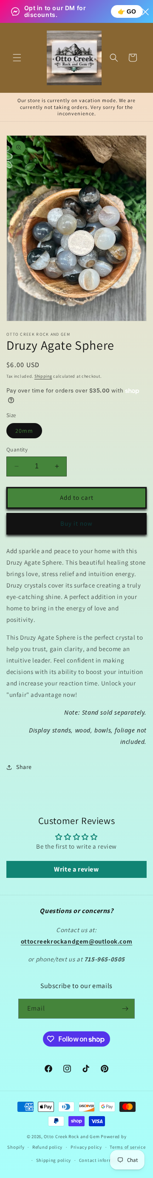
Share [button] (24, 767)
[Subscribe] (125, 1009)
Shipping (43, 376)
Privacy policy (86, 1147)
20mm (24, 430)
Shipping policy (53, 1160)
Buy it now (76, 523)
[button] (17, 57)
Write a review (76, 869)
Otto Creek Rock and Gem (71, 1136)
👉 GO (127, 11)
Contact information (102, 1160)
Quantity (17, 449)
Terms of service (127, 1147)
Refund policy (47, 1147)
